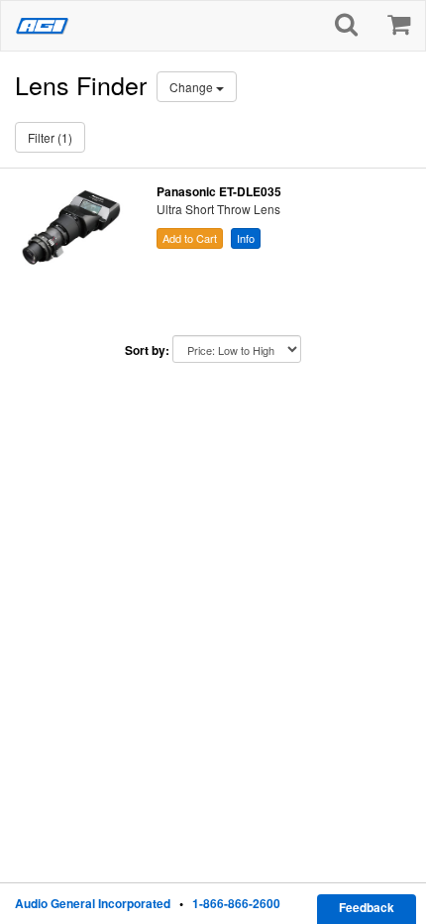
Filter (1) (50, 137)
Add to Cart (189, 238)
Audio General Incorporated (92, 903)
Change (192, 86)
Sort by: (147, 350)
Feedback (366, 907)
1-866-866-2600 (236, 903)
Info (246, 238)
